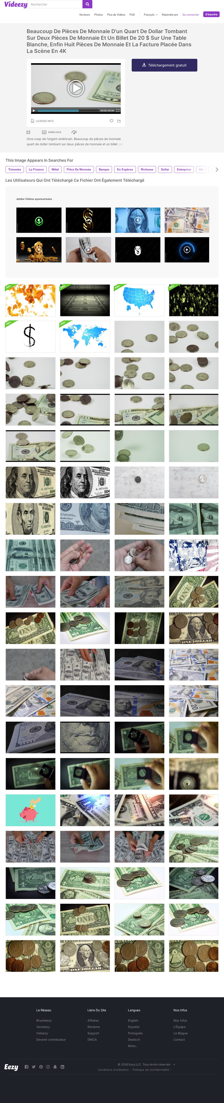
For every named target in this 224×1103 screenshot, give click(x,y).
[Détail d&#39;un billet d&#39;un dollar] (194, 774)
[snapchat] (55, 1067)
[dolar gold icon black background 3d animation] (88, 221)
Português (135, 1033)
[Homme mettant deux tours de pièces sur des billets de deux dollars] (139, 920)
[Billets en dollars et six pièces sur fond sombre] (30, 628)
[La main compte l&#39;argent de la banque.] (30, 592)
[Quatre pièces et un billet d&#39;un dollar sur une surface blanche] (85, 628)
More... (133, 1046)
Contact (179, 1039)
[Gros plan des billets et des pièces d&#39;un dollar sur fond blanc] (194, 847)
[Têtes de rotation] (139, 482)
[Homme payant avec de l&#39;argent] (139, 628)
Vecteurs (84, 14)
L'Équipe (179, 1027)
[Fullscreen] (118, 110)
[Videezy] (16, 4)
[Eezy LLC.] (11, 1067)
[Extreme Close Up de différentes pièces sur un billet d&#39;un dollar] (139, 956)
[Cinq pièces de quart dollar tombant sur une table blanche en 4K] (85, 446)
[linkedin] (62, 1067)
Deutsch (134, 1039)
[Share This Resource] (119, 121)
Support (93, 1033)
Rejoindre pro (170, 14)
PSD (132, 14)
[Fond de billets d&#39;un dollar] (194, 665)
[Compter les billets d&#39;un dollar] (139, 665)
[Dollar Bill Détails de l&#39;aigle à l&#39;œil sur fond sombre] (30, 774)
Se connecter (190, 14)
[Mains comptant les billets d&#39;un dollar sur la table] (30, 847)
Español (133, 1027)
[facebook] (26, 1067)
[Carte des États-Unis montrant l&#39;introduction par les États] (139, 300)
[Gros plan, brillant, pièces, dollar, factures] (85, 956)
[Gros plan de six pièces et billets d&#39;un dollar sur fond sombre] (194, 592)
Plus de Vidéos (116, 14)
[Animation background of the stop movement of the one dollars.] (137, 221)
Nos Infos (180, 1020)
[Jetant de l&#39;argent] (30, 665)
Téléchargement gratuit (167, 65)
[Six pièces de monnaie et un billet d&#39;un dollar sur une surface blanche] (194, 920)
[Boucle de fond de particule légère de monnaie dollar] (194, 300)
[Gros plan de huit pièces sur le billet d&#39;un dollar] (194, 628)
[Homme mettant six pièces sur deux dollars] (30, 920)
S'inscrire (211, 14)
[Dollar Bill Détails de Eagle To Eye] (194, 737)
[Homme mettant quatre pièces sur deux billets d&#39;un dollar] (194, 883)
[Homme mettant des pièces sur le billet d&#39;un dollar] (139, 883)
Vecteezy (43, 1027)
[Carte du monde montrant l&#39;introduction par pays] (85, 337)
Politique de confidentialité (151, 1069)
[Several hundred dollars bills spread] (187, 221)
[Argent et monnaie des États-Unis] (139, 592)
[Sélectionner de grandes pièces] (85, 555)
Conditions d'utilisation (113, 1069)
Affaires (93, 1020)
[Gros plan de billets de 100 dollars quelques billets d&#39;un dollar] (85, 519)
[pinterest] (41, 1067)
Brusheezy (44, 1020)
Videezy (42, 1033)
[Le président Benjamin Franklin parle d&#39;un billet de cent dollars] (30, 482)
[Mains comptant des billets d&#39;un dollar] (85, 847)
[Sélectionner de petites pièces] (139, 555)
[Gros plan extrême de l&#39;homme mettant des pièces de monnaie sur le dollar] (194, 956)
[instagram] (48, 1067)
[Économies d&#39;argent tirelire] (30, 810)
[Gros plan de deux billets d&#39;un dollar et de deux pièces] (30, 883)
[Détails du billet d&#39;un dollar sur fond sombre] (139, 737)
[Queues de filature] (194, 482)
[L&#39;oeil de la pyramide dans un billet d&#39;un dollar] (139, 774)
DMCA (92, 1039)
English (133, 1020)
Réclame (94, 1027)
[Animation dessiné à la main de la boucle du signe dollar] (30, 337)
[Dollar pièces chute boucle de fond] (30, 300)
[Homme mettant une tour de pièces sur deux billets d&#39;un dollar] (85, 883)
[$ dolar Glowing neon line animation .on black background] (187, 251)
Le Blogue (180, 1033)
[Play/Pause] (34, 110)
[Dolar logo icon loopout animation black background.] (137, 251)
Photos (98, 14)
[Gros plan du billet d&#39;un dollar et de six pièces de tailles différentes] (30, 956)
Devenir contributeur (51, 1039)
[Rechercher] (87, 4)
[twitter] (34, 1067)
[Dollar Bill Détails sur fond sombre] (85, 774)
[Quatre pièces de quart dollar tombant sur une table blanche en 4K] (139, 446)
